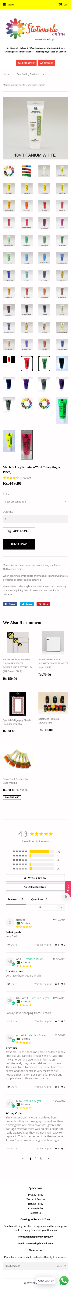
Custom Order (26, 62)
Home (6, 74)
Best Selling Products (28, 74)
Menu (11, 4)
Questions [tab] (37, 899)
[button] (57, 944)
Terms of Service (36, 1199)
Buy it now (19, 544)
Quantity (8, 511)
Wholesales (46, 62)
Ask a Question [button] (37, 887)
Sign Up (61, 1266)
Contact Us (35, 1212)
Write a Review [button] (37, 878)
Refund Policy (35, 1203)
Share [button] (13, 944)
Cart (65, 4)
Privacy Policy (35, 1194)
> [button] (48, 1158)
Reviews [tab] (12, 899)
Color (6, 494)
